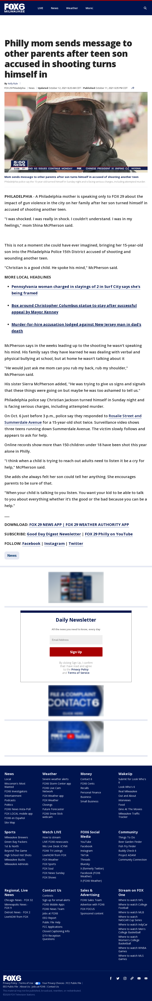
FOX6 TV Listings (52, 850)
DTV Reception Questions (51, 937)
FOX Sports (49, 864)
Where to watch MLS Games (131, 957)
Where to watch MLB (131, 912)
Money (86, 774)
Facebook (86, 846)
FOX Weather (50, 800)
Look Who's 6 (126, 787)
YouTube (85, 842)
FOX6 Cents (87, 783)
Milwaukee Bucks (14, 859)
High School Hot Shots (18, 855)
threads (132, 978)
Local (7, 779)
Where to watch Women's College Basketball (128, 940)
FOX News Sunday (53, 873)
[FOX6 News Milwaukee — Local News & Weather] (16, 8)
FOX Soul (47, 868)
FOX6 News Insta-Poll (17, 809)
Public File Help (51, 922)
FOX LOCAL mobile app (18, 813)
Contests (47, 895)
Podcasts (10, 800)
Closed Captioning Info (56, 931)
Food (121, 804)
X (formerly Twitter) (92, 868)
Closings (47, 804)
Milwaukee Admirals (16, 864)
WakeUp (125, 774)
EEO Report (49, 918)
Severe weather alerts (55, 779)
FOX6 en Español (14, 818)
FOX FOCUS (87, 909)
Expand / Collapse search (145, 8)
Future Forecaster (53, 809)
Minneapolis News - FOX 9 (16, 906)
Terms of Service (78, 673)
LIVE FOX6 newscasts (55, 842)
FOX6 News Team (53, 909)
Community (128, 832)
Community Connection (132, 859)
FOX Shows (49, 877)
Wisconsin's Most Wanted (14, 785)
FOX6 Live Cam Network (51, 789)
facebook (111, 978)
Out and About (127, 795)
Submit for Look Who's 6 (132, 780)
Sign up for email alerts (56, 900)
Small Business (89, 801)
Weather (49, 774)
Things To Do (126, 837)
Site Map (9, 822)
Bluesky (85, 864)
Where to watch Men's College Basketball (132, 930)
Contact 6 (86, 779)
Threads (85, 859)
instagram (125, 978)
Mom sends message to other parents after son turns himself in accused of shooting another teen (71, 177)
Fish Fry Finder (127, 846)
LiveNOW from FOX (54, 855)
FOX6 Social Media (90, 834)
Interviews (124, 800)
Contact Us (51, 890)
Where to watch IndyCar (132, 924)
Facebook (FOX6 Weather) (90, 874)
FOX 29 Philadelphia (14, 88)
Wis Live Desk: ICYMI (54, 846)
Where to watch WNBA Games (132, 949)
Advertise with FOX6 (92, 904)
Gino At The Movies (130, 809)
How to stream (51, 837)
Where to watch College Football (132, 906)
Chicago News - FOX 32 (18, 900)
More (89, 8)
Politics (8, 804)
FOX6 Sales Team (91, 900)
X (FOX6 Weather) (91, 880)
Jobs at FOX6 (50, 913)
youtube (139, 978)
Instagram (86, 850)
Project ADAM (127, 855)
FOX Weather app (53, 795)
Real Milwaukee (127, 791)
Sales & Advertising (90, 892)
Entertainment (13, 795)
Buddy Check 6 (127, 850)
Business (85, 797)
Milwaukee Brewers (16, 837)
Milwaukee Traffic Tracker (129, 815)
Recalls (84, 788)
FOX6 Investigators (15, 791)
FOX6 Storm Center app (56, 783)
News (31, 88)
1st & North (11, 846)
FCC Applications (52, 926)
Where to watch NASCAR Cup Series (130, 918)
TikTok (84, 855)
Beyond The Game (15, 850)
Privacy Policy (80, 669)
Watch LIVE (51, 832)
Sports (9, 832)
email (146, 978)
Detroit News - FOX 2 (17, 912)
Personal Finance (90, 792)
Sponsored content (91, 913)
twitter (118, 978)
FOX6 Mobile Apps (53, 904)
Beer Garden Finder (130, 842)
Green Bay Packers (15, 842)
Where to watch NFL (130, 900)
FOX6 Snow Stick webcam (52, 815)
